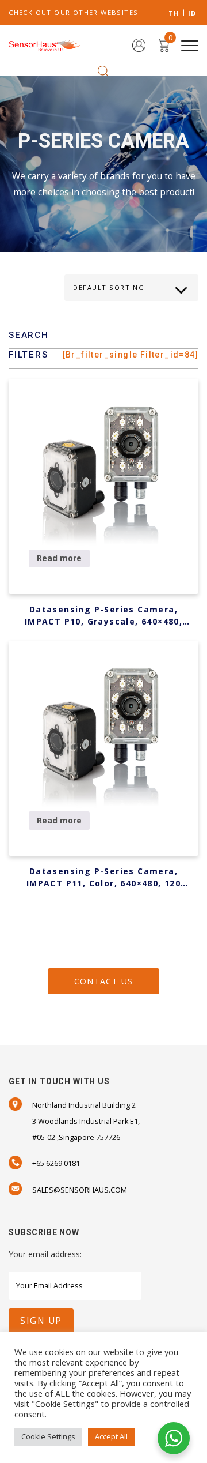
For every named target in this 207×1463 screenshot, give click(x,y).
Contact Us (103, 981)
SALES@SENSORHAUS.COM (79, 1190)
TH (174, 13)
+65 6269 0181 (56, 1163)
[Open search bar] (103, 71)
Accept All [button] (111, 1436)
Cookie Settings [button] (48, 1436)
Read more (59, 557)
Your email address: (45, 1253)
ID (192, 13)
